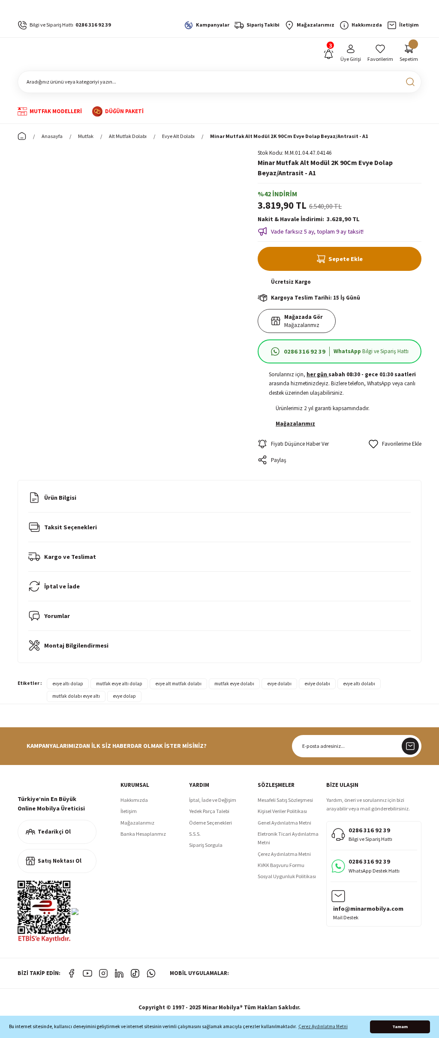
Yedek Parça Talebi (209, 811)
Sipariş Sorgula (206, 845)
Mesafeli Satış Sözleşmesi (285, 800)
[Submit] (410, 746)
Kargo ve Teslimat (70, 557)
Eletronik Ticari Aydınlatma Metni (288, 838)
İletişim (128, 811)
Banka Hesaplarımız (143, 834)
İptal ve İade (62, 586)
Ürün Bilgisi (60, 497)
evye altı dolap (67, 684)
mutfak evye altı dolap (119, 684)
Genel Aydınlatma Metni (284, 822)
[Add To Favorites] (395, 444)
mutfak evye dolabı (234, 684)
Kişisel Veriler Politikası (282, 811)
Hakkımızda (134, 800)
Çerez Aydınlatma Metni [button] (323, 1026)
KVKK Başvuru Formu (281, 865)
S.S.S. (195, 834)
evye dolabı (279, 684)
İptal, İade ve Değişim (212, 800)
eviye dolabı (317, 684)
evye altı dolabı (359, 684)
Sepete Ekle (345, 259)
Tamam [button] (400, 1026)
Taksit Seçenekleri (70, 527)
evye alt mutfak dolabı (178, 684)
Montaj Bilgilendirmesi (76, 645)
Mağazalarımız (137, 822)
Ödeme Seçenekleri (210, 822)
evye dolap (124, 696)
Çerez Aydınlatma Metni (284, 854)
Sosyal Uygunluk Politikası (287, 876)
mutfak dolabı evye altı (76, 696)
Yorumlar (57, 616)
